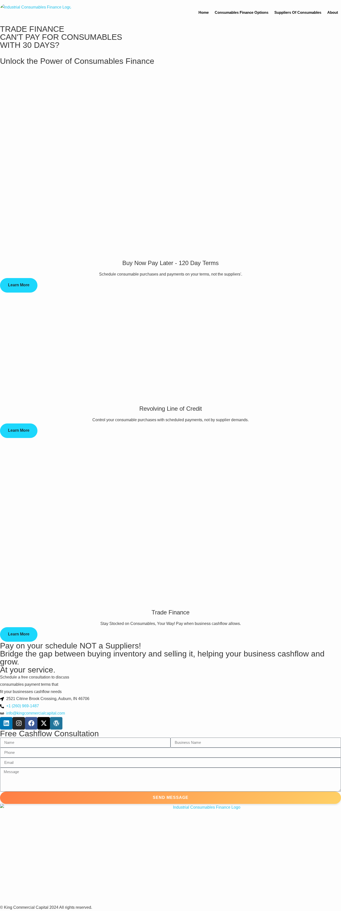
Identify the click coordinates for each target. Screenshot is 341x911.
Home (203, 12)
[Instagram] (18, 723)
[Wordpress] (56, 723)
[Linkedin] (6, 723)
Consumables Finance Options (241, 12)
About (332, 12)
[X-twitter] (43, 723)
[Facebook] (31, 723)
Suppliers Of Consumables (297, 12)
